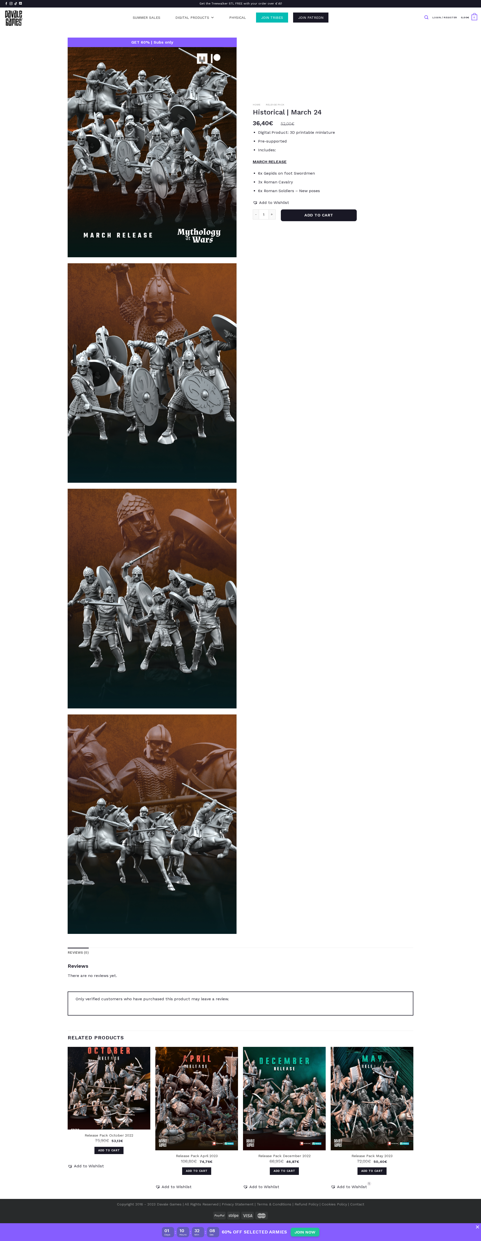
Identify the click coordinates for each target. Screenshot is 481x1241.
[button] (271, 202)
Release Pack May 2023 (372, 1156)
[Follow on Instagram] (11, 4)
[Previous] (68, 1122)
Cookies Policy (334, 1204)
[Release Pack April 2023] (196, 1098)
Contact (357, 1204)
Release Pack (275, 104)
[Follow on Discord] (20, 4)
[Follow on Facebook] (6, 4)
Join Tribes (272, 18)
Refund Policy (306, 1204)
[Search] (426, 17)
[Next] (413, 1122)
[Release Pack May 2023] (372, 1098)
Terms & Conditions (274, 1204)
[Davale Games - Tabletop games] (14, 18)
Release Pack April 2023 (197, 1156)
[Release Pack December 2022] (284, 1098)
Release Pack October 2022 (109, 1135)
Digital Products (192, 18)
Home (256, 104)
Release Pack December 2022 (284, 1156)
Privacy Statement (238, 1204)
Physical (237, 18)
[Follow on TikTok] (15, 4)
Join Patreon (310, 18)
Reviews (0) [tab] (78, 952)
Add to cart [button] (109, 1150)
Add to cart (318, 215)
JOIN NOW (305, 1232)
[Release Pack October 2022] (109, 1088)
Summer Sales (146, 18)
